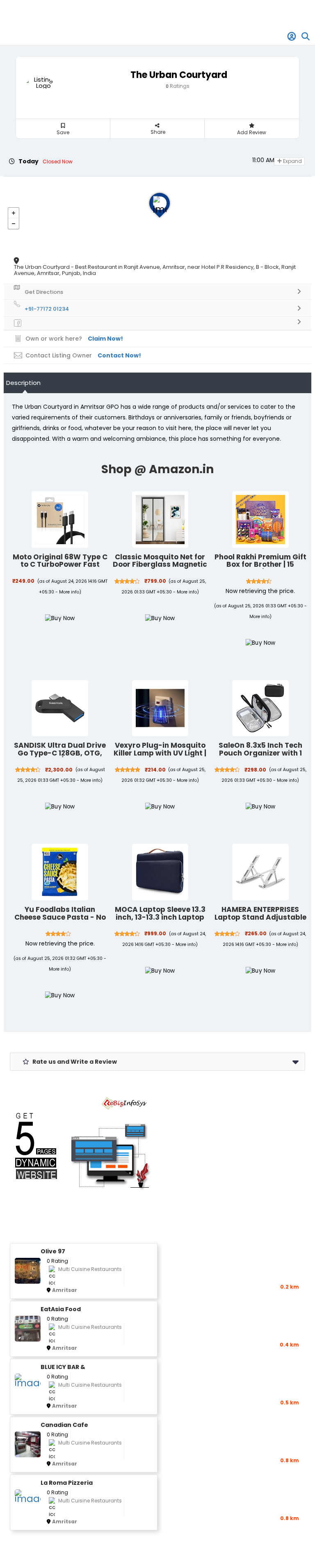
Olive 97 (53, 1251)
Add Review (251, 132)
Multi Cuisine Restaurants (90, 1269)
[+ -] (157, 213)
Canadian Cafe (64, 1425)
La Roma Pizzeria (67, 1483)
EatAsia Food (61, 1309)
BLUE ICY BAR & (63, 1367)
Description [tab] (23, 382)
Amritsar (64, 1290)
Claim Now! (105, 338)
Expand (292, 161)
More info (69, 592)
